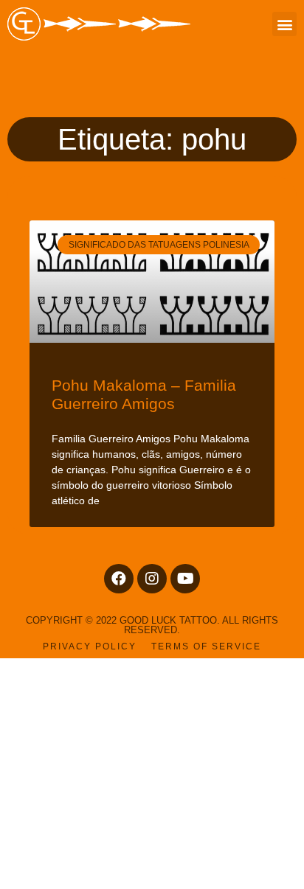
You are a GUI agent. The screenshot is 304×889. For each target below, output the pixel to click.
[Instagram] (152, 578)
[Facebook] (119, 578)
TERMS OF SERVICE (206, 646)
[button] (284, 24)
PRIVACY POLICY (90, 646)
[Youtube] (185, 578)
